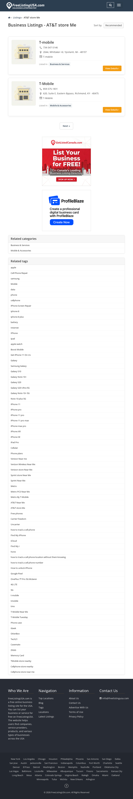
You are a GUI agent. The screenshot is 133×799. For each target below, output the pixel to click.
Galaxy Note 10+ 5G (20, 393)
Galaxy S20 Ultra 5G (20, 387)
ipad (13, 338)
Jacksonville (35, 763)
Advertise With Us (78, 707)
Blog (41, 702)
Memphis (72, 767)
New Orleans (76, 779)
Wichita (63, 779)
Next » (66, 125)
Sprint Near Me (18, 480)
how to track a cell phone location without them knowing (38, 557)
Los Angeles (29, 758)
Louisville (39, 771)
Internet (15, 327)
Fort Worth (94, 763)
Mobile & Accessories (60, 105)
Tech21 (14, 639)
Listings (17, 17)
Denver (16, 767)
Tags (41, 707)
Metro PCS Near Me (20, 491)
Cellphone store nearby (22, 666)
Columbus (81, 763)
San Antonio (93, 758)
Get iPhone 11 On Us (21, 354)
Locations (44, 712)
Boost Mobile (17, 349)
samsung (15, 278)
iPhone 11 (15, 404)
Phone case (16, 622)
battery (14, 322)
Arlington (90, 779)
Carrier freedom (18, 518)
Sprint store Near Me (21, 475)
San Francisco (51, 763)
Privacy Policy (76, 716)
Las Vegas (14, 771)
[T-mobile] (24, 52)
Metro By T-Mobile (20, 497)
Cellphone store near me (22, 671)
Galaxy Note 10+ (18, 376)
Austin (24, 763)
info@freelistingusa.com (115, 698)
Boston (61, 767)
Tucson (79, 771)
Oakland (115, 775)
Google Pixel (17, 573)
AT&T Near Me (18, 502)
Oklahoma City (111, 767)
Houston (53, 758)
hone (13, 551)
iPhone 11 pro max (20, 420)
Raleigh (85, 775)
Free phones (17, 513)
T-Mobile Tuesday (19, 617)
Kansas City (116, 771)
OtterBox (15, 633)
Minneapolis (42, 779)
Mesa (29, 775)
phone (14, 294)
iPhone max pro (18, 426)
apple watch (16, 344)
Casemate (15, 644)
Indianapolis (67, 763)
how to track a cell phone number (27, 562)
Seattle (118, 763)
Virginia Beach (71, 775)
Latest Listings (46, 716)
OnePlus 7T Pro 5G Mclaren (24, 579)
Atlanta (38, 775)
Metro (14, 486)
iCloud (14, 540)
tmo (13, 606)
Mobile (14, 283)
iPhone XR (16, 431)
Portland (97, 767)
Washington (49, 767)
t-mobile (15, 595)
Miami (105, 775)
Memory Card (17, 655)
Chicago (42, 758)
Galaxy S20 (16, 382)
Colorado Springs (53, 775)
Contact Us (75, 702)
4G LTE (14, 584)
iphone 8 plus (17, 316)
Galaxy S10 (16, 371)
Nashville (85, 767)
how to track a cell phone (23, 529)
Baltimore (26, 771)
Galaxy (14, 360)
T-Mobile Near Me (19, 611)
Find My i (15, 546)
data (13, 289)
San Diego (107, 758)
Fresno (89, 771)
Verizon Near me (19, 458)
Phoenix (80, 758)
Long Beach (17, 775)
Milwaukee (52, 771)
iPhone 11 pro (17, 415)
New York (15, 758)
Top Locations (46, 698)
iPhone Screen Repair (21, 305)
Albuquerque (66, 771)
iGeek (13, 628)
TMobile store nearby (21, 660)
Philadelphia (67, 758)
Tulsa (54, 779)
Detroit (36, 767)
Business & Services (59, 64)
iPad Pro (15, 442)
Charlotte (107, 763)
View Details (111, 68)
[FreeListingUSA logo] (25, 5)
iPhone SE (15, 436)
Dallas (118, 758)
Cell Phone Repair (19, 273)
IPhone (14, 333)
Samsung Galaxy (19, 365)
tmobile (14, 600)
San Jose (14, 763)
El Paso (26, 767)
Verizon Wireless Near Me (23, 464)
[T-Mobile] (24, 93)
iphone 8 (15, 311)
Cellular (14, 447)
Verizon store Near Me (21, 469)
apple (13, 267)
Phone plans (17, 453)
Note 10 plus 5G (18, 398)
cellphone (15, 300)
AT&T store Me (18, 507)
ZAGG (13, 650)
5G (12, 590)
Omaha (95, 775)
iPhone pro (16, 409)
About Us (74, 698)
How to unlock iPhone (21, 568)
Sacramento (102, 771)
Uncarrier (15, 524)
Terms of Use (76, 712)
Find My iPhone (18, 535)
